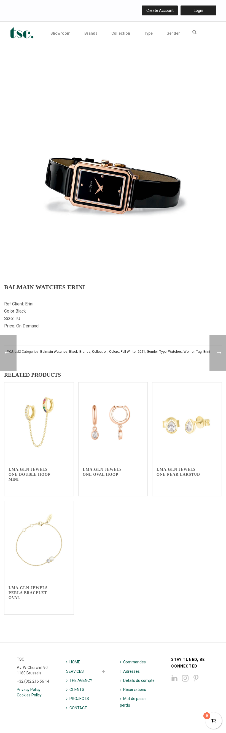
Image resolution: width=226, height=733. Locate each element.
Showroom (60, 33)
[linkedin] (174, 678)
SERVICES (75, 671)
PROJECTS (79, 698)
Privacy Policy (29, 689)
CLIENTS (76, 689)
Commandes (134, 662)
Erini (206, 352)
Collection (120, 33)
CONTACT (78, 708)
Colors (114, 352)
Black (73, 352)
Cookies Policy (29, 695)
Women (189, 352)
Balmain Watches (54, 352)
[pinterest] (196, 678)
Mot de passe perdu (133, 701)
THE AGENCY (80, 680)
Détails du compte (139, 680)
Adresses (131, 671)
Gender (173, 33)
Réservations (134, 689)
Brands (91, 33)
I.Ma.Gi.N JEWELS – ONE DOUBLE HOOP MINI (30, 474)
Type (148, 33)
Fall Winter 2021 (133, 352)
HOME (74, 662)
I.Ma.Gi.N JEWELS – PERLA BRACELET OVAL (30, 593)
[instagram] (185, 678)
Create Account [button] (160, 10)
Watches (175, 352)
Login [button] (198, 10)
